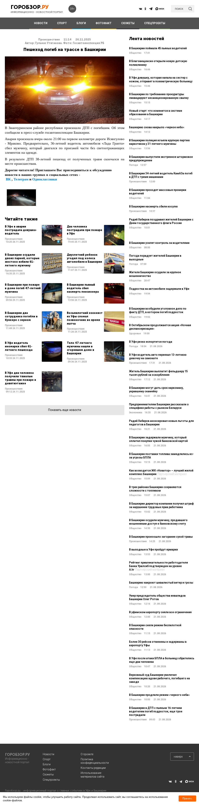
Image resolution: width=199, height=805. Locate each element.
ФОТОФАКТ (104, 23)
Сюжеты (48, 774)
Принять (187, 798)
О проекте (87, 754)
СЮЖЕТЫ (127, 23)
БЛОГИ (81, 23)
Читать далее (33, 235)
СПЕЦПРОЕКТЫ (154, 23)
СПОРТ (62, 23)
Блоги (47, 764)
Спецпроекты (51, 779)
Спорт (47, 759)
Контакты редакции (93, 767)
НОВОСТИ (40, 23)
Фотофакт (49, 769)
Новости (48, 754)
